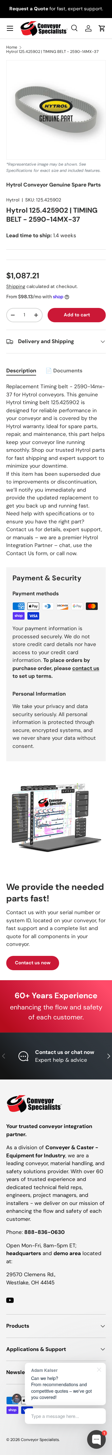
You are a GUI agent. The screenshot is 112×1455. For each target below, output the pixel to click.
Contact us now (32, 963)
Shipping (15, 286)
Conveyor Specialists (40, 1439)
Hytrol (12, 200)
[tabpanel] (56, 470)
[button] (102, 28)
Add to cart (77, 315)
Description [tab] (21, 370)
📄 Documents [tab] (63, 370)
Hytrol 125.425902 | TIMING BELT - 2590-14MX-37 (52, 52)
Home (11, 47)
